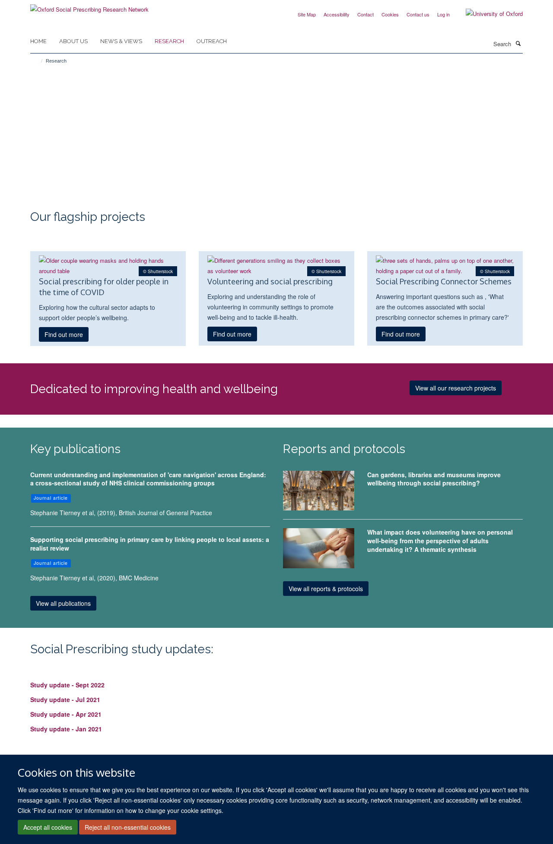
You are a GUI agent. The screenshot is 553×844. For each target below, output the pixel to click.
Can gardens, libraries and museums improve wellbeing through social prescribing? (434, 479)
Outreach (212, 41)
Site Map (307, 14)
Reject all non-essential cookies (128, 827)
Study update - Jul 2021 (65, 699)
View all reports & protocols (326, 588)
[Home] (38, 61)
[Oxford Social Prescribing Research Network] (89, 6)
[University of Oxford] (488, 14)
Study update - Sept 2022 (67, 684)
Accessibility (337, 14)
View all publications (63, 603)
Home (38, 41)
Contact (365, 14)
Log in (443, 14)
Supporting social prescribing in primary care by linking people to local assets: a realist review (149, 543)
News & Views (121, 41)
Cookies (390, 14)
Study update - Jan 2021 (66, 728)
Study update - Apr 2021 (66, 714)
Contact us (418, 14)
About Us (73, 41)
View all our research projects (455, 388)
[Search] (518, 43)
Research (169, 41)
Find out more (63, 334)
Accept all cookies (47, 827)
